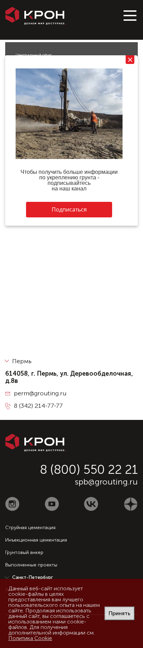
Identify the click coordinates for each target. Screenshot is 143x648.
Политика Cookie (30, 638)
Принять (120, 613)
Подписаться (69, 209)
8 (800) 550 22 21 (89, 469)
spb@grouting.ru (106, 482)
